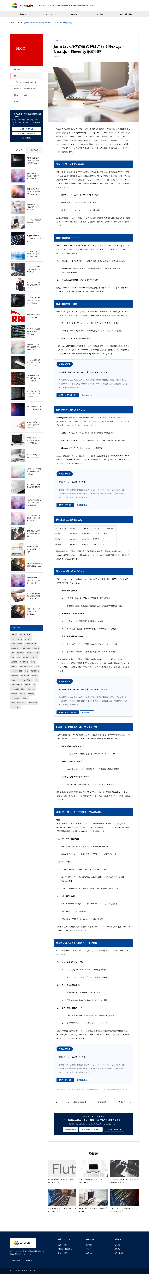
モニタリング (15, 707)
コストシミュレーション (18, 703)
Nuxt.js (113, 1090)
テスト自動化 (15, 698)
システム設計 (26, 648)
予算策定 (14, 693)
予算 (122, 1090)
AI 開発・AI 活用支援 (26, 129)
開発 (36, 680)
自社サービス (62, 1253)
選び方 (33, 662)
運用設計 (14, 666)
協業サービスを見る (65, 505)
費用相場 (36, 648)
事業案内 (23, 14)
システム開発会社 (25, 635)
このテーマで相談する (113, 1129)
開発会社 (29, 653)
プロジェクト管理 (16, 639)
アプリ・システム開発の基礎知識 (25, 82)
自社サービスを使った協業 (26, 133)
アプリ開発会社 (27, 680)
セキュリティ (15, 680)
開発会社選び (15, 648)
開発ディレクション (26, 666)
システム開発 (84, 1090)
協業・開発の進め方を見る (91, 1129)
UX (34, 684)
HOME (12, 23)
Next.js (78, 1090)
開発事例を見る (82, 505)
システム (35, 675)
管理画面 (31, 693)
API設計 (27, 684)
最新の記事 (35, 150)
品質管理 (14, 662)
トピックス (18, 150)
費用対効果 (20, 653)
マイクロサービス (16, 684)
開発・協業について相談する (22, 1260)
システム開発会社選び (18, 689)
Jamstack (91, 1090)
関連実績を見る (70, 1129)
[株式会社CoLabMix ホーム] (23, 1243)
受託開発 (25, 657)
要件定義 (14, 635)
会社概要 (117, 1245)
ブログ (19, 23)
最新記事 (17, 69)
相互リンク (118, 1249)
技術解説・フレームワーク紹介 (24, 89)
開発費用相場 (35, 671)
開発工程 (22, 693)
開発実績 (89, 1245)
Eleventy (118, 1090)
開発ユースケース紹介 (21, 95)
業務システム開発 (16, 644)
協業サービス (62, 1245)
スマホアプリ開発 (16, 671)
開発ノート (17, 76)
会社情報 (100, 14)
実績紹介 (74, 14)
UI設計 (37, 666)
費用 (73, 1090)
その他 (16, 101)
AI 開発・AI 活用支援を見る (68, 395)
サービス (48, 14)
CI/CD (37, 653)
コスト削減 (14, 675)
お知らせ (89, 1253)
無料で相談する (87, 395)
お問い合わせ (119, 1253)
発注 (96, 1090)
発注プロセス (33, 703)
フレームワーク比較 (104, 1090)
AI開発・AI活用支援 (65, 1249)
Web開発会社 (24, 662)
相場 (126, 1090)
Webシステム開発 (30, 644)
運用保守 (25, 698)
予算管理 (34, 657)
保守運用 (27, 639)
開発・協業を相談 (126, 14)
